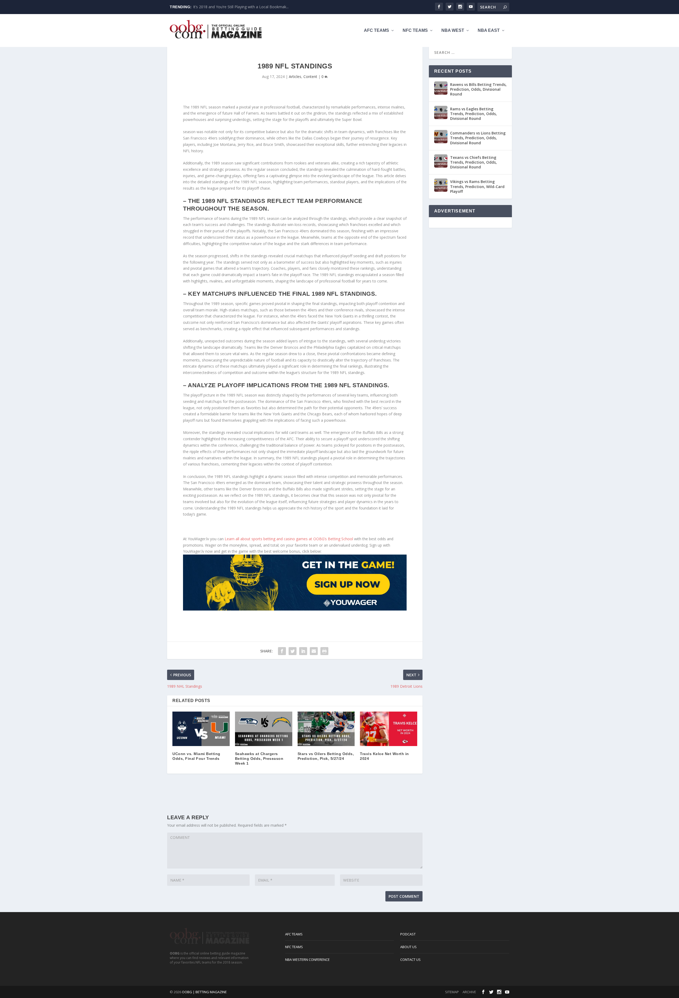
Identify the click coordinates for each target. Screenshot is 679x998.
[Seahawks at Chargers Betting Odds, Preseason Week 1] (263, 729)
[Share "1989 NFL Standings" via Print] (324, 651)
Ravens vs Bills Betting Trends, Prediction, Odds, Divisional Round (478, 89)
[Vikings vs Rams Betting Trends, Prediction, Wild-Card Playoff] (440, 185)
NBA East (489, 30)
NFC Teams (415, 30)
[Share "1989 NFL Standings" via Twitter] (292, 651)
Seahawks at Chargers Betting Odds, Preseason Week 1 (259, 758)
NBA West (452, 30)
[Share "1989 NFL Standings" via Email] (313, 651)
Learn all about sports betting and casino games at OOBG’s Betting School (289, 538)
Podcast (408, 934)
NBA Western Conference (307, 959)
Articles (295, 76)
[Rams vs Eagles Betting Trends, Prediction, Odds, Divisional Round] (440, 112)
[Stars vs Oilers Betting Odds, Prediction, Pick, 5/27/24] (326, 729)
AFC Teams (376, 30)
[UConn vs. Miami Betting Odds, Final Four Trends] (201, 729)
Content (310, 76)
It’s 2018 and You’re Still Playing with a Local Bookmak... (241, 6)
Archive (469, 992)
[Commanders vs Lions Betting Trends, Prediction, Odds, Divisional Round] (440, 136)
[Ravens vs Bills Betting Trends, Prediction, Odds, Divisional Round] (440, 88)
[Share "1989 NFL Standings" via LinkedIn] (303, 651)
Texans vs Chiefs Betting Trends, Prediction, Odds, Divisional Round (473, 162)
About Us (408, 946)
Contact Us (410, 959)
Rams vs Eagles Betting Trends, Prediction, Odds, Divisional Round (473, 113)
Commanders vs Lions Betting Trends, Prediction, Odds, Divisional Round (478, 137)
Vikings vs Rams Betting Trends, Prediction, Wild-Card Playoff (477, 186)
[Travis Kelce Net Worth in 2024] (388, 729)
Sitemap (452, 992)
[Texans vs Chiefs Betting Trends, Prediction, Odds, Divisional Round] (440, 161)
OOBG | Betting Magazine (204, 992)
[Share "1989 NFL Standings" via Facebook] (282, 651)
